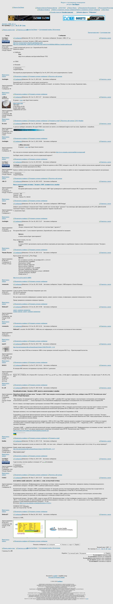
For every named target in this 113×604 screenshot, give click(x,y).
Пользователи (92, 8)
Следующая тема (105, 32)
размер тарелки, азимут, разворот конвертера (26, 311)
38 (20, 25)
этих (21, 100)
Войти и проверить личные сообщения (88, 9)
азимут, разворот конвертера (21, 310)
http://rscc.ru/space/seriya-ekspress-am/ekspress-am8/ (28, 43)
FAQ (64, 8)
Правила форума (52, 8)
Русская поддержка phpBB (57, 577)
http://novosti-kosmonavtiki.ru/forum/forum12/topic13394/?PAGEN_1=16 (34, 347)
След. (24, 25)
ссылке (87, 598)
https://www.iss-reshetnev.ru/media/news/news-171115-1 (35, 503)
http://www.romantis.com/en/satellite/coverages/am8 (70, 152)
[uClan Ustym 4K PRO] (29, 20)
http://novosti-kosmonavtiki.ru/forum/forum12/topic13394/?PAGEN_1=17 (34, 449)
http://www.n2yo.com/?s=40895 (22, 277)
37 (18, 25)
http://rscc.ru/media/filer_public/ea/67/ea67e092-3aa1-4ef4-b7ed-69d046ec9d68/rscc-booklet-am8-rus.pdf (42, 44)
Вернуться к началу (5, 75)
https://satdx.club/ (18, 103)
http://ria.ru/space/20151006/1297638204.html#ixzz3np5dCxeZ (31, 430)
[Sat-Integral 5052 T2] (84, 20)
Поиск (75, 8)
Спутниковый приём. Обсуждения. (49, 29)
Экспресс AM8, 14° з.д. (9, 24)
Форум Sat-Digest (32, 29)
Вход (107, 9)
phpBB (55, 576)
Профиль (47, 9)
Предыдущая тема (93, 32)
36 (16, 25)
